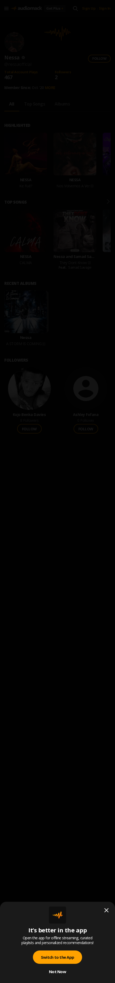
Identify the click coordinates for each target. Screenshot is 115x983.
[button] (57, 491)
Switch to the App (57, 957)
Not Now (57, 971)
